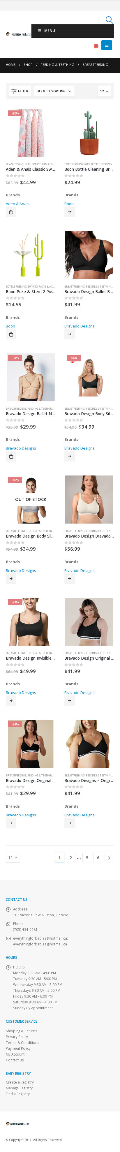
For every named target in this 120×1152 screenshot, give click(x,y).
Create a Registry (20, 1082)
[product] (89, 133)
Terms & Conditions (22, 1042)
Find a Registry (18, 1093)
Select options (69, 212)
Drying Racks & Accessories (46, 286)
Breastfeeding (74, 286)
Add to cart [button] (11, 212)
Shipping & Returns (21, 1030)
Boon (69, 203)
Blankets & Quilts (18, 164)
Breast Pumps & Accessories (49, 164)
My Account (15, 1054)
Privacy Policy (17, 1036)
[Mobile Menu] (106, 45)
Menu (49, 30)
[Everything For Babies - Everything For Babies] (18, 34)
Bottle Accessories (77, 164)
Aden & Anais (17, 203)
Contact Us (15, 1060)
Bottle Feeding (101, 164)
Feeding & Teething (99, 286)
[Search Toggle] (109, 20)
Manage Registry (19, 1088)
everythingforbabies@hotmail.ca (40, 944)
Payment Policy (18, 1048)
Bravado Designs (79, 326)
